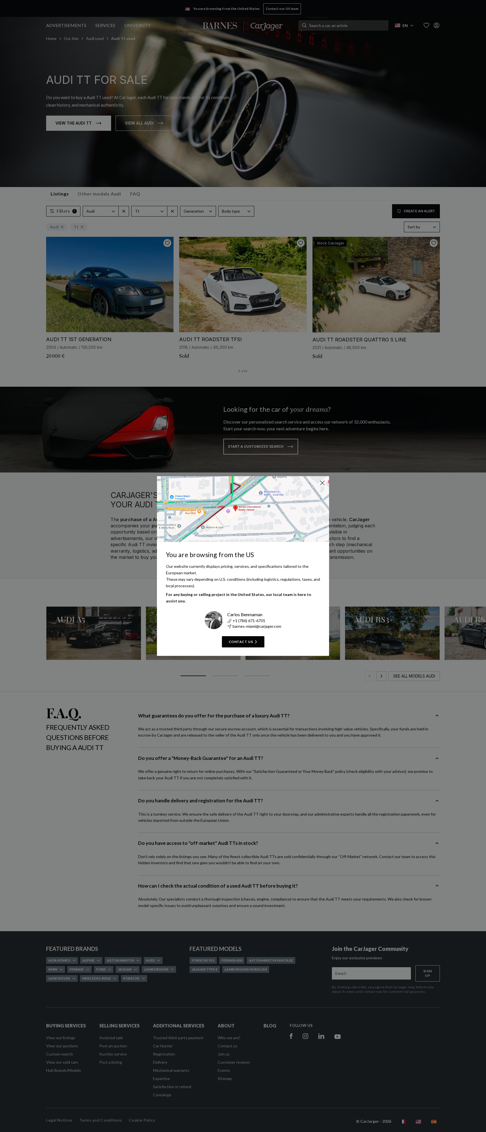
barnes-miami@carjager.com (257, 626)
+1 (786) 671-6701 (249, 620)
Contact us (241, 642)
